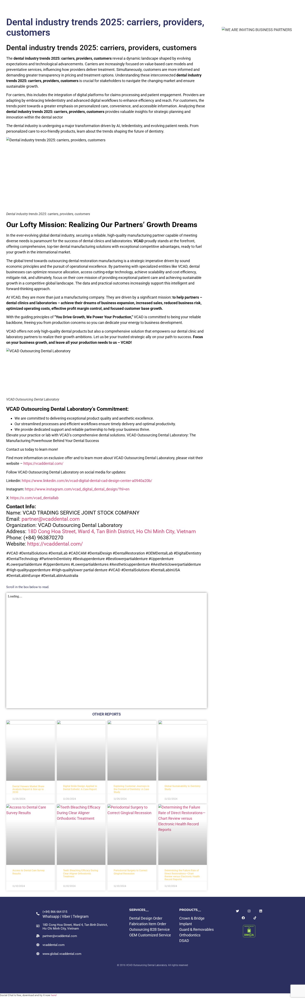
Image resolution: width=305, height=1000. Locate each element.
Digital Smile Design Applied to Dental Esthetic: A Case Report (80, 788)
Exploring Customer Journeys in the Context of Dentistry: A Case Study (131, 789)
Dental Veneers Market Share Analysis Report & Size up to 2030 (28, 789)
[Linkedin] (261, 911)
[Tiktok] (255, 918)
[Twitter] (237, 911)
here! (54, 995)
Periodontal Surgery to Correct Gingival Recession (130, 872)
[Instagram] (249, 911)
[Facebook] (243, 918)
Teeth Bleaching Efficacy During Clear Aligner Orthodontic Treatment (80, 873)
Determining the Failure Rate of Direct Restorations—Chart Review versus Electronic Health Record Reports (182, 875)
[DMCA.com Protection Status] (249, 936)
